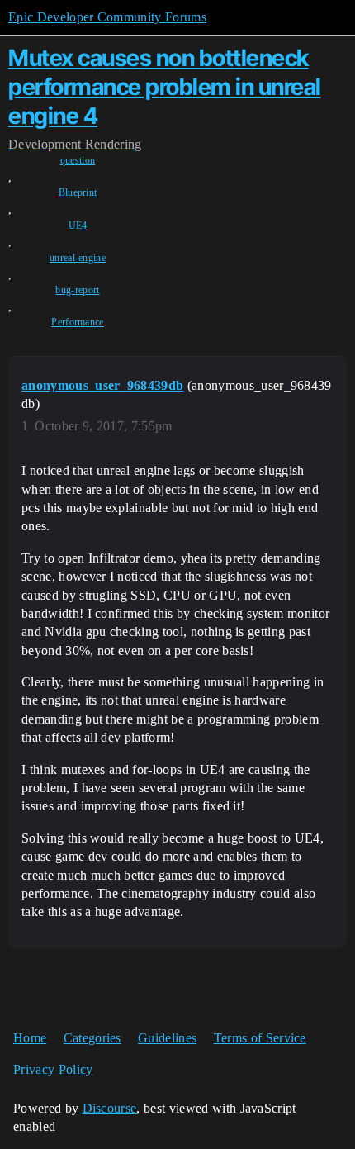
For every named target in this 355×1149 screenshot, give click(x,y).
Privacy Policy (52, 1069)
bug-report (77, 290)
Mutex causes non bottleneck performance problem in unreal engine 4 (164, 87)
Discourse (110, 1108)
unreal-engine (78, 258)
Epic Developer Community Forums (107, 17)
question (78, 160)
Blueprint (78, 192)
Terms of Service (260, 1038)
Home (29, 1038)
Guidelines (167, 1038)
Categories (92, 1038)
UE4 (78, 225)
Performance (77, 322)
